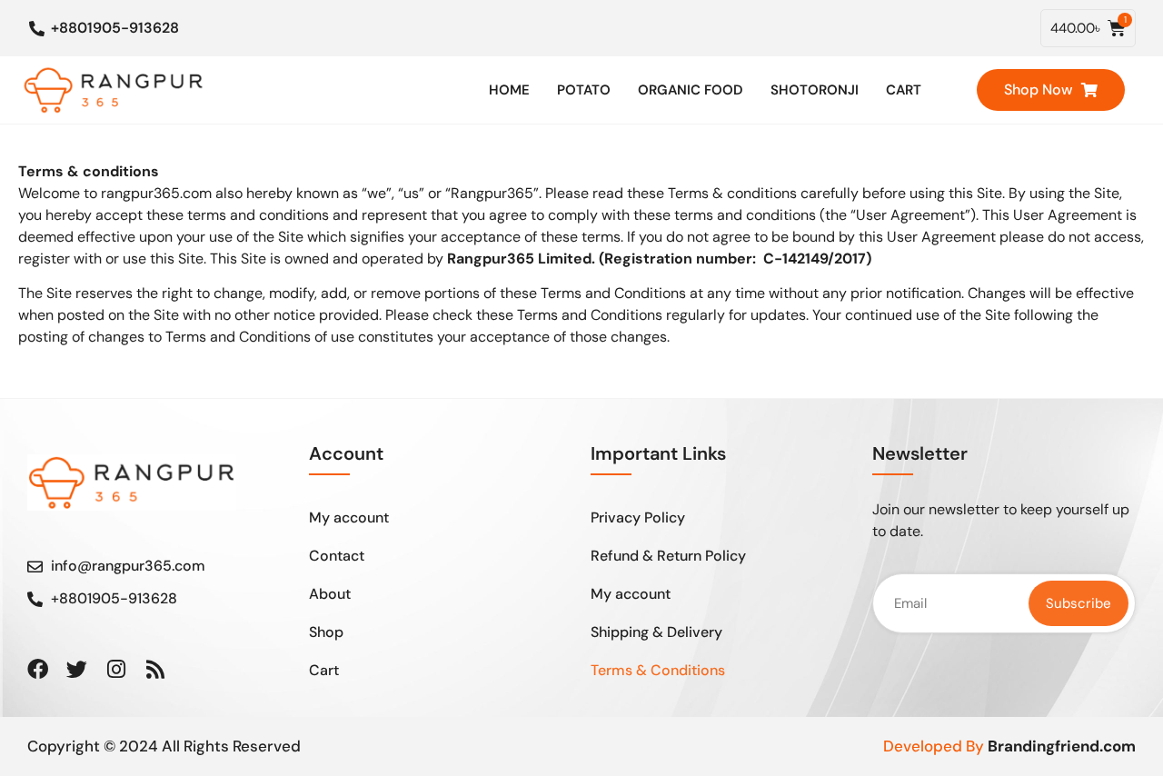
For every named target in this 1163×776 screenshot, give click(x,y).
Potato (584, 90)
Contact (336, 555)
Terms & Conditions (658, 670)
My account (349, 517)
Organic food (690, 90)
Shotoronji (814, 90)
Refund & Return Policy (668, 555)
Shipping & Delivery (656, 632)
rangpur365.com (156, 193)
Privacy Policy (638, 517)
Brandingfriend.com (1062, 746)
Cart (903, 90)
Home (509, 90)
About (330, 593)
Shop (326, 632)
